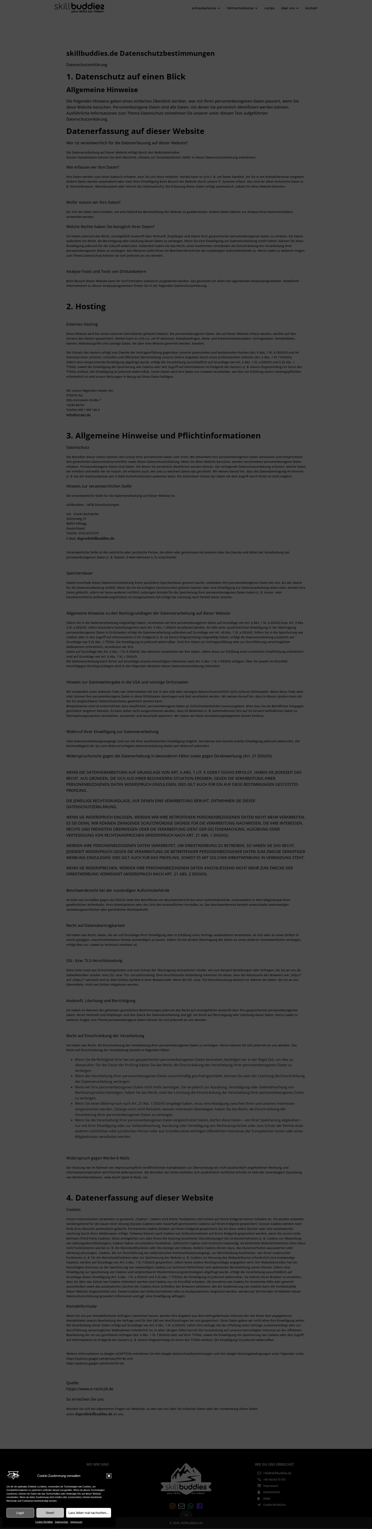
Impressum (76, 1522)
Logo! (20, 1513)
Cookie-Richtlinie (44, 1522)
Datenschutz (61, 1522)
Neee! (50, 1513)
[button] (109, 1476)
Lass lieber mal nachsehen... (88, 1513)
